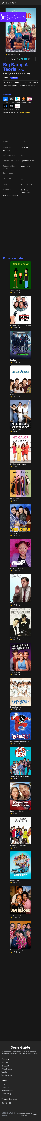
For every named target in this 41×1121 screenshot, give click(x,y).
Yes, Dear (13, 533)
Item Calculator (7, 1075)
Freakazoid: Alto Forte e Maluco (21, 742)
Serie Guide (8, 2)
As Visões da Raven (17, 568)
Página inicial (25, 185)
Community (14, 880)
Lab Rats (13, 360)
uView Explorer (7, 1069)
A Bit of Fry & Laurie (17, 638)
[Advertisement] (20, 127)
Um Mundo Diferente (18, 846)
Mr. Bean (13, 603)
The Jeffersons (15, 915)
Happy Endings (15, 707)
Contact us (5, 1087)
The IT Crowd (15, 291)
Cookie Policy (6, 1094)
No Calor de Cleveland (18, 464)
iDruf (3, 1084)
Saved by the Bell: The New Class (22, 776)
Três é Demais (15, 672)
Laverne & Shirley (16, 950)
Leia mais (6, 89)
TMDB (35, 1114)
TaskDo (4, 1072)
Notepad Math (7, 1066)
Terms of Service (7, 1091)
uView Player (6, 1063)
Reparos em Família (17, 811)
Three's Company (16, 429)
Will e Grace (14, 499)
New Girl (13, 395)
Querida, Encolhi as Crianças (20, 325)
